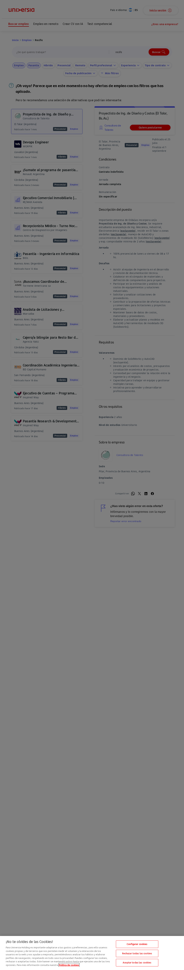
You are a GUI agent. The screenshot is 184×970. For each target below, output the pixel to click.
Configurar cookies (137, 944)
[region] (92, 953)
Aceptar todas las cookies (137, 962)
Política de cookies (69, 965)
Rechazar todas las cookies (137, 953)
